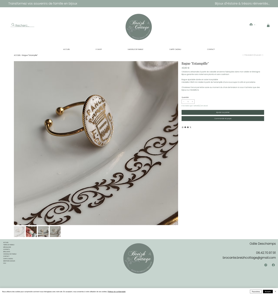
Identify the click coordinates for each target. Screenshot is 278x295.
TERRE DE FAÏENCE (8, 245)
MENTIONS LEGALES (9, 261)
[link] (268, 25)
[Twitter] (190, 127)
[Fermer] (275, 291)
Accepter (268, 291)
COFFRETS (6, 249)
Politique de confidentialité (117, 291)
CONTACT (6, 256)
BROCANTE (6, 252)
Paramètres (256, 291)
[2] (273, 265)
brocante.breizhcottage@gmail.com (249, 258)
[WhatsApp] (183, 127)
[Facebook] (185, 127)
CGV (4, 263)
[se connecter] (250, 25)
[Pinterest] (188, 127)
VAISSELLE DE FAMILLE (9, 254)
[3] (265, 265)
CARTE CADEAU (8, 259)
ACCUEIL (5, 242)
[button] (98, 49)
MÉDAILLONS (7, 247)
